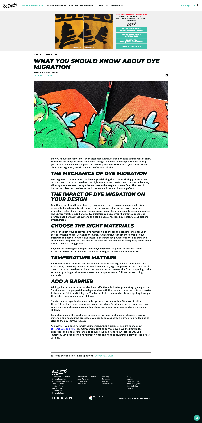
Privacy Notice (107, 384)
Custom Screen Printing (61, 377)
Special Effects (57, 386)
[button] (56, 5)
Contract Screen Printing (86, 377)
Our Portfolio (82, 381)
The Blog (105, 377)
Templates (106, 379)
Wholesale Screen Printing (62, 381)
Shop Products (133, 381)
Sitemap (130, 388)
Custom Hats (57, 390)
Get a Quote (187, 5)
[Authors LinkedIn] (166, 75)
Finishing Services (58, 384)
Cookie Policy (132, 386)
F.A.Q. (129, 377)
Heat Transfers (57, 388)
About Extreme (83, 379)
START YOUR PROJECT (32, 6)
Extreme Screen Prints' (63, 328)
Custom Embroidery (59, 379)
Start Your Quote (134, 384)
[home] (10, 5)
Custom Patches (58, 393)
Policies (105, 381)
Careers (130, 379)
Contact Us (81, 384)
